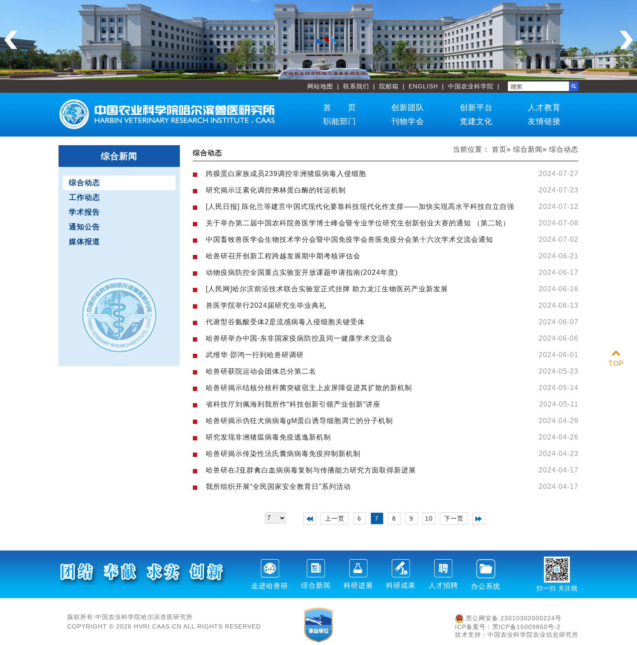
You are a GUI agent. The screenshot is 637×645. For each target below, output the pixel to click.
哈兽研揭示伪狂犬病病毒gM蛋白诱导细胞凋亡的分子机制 (299, 420)
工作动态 (84, 197)
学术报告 (84, 212)
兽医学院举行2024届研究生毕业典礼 (266, 305)
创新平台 (476, 107)
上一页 (334, 518)
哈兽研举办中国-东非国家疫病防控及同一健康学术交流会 (299, 338)
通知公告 (84, 227)
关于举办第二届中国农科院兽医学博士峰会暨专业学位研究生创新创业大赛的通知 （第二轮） (358, 223)
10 (429, 518)
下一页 (454, 518)
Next (626, 40)
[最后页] (478, 518)
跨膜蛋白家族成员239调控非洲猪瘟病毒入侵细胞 (286, 173)
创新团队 (407, 107)
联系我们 (356, 86)
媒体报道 (84, 242)
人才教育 (544, 107)
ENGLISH (423, 86)
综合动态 (84, 183)
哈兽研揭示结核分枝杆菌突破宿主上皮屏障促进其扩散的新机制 (309, 387)
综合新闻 (528, 149)
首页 (499, 149)
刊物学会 (407, 121)
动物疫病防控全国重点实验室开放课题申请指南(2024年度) (302, 272)
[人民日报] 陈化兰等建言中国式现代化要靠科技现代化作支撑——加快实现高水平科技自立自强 (360, 206)
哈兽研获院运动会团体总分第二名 (261, 371)
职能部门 (339, 121)
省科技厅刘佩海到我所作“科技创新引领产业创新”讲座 (293, 404)
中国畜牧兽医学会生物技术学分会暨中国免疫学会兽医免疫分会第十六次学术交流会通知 (349, 239)
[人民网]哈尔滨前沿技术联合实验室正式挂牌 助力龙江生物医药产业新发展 (327, 289)
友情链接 (544, 121)
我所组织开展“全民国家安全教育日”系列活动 (278, 486)
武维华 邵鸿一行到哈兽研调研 (255, 354)
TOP (616, 363)
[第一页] (309, 518)
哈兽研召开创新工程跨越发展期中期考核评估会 (283, 256)
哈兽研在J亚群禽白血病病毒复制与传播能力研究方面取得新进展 (311, 470)
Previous (10, 40)
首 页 (339, 107)
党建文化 (476, 121)
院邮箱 (389, 86)
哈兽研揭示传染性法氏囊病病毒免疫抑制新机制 (283, 453)
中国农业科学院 (471, 86)
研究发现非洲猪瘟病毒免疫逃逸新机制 (268, 437)
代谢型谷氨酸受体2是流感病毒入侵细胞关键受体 (285, 322)
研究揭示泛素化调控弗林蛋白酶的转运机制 (276, 190)
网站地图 (320, 86)
